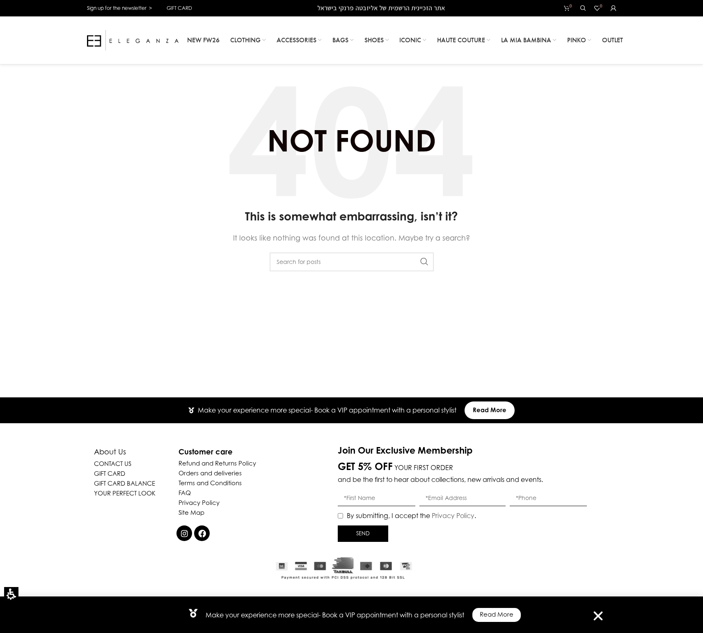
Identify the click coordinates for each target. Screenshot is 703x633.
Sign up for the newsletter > (119, 8)
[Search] (583, 8)
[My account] (614, 8)
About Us (110, 451)
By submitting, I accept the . (411, 515)
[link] (184, 533)
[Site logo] (133, 39)
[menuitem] (203, 40)
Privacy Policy (453, 515)
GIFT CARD (179, 8)
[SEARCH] (424, 261)
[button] (11, 594)
